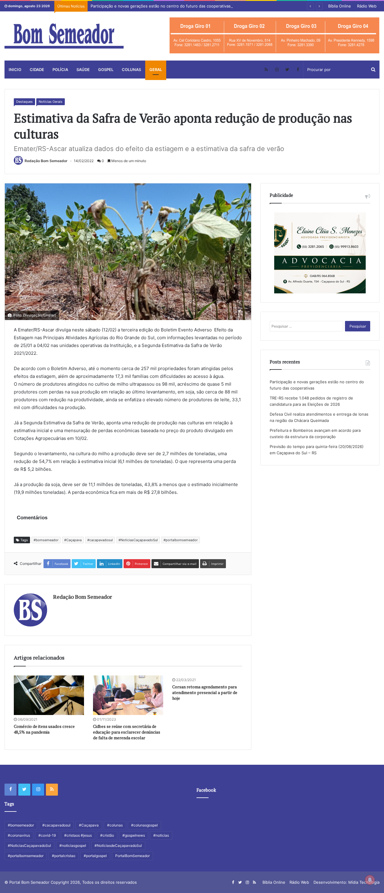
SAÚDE (83, 69)
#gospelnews (133, 835)
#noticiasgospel (72, 845)
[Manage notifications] (370, 880)
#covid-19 (47, 835)
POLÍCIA (60, 69)
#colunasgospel (144, 825)
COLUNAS (131, 69)
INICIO (15, 69)
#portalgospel (95, 855)
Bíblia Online (339, 6)
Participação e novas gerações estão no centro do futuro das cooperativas (161, 6)
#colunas (115, 825)
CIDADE (37, 69)
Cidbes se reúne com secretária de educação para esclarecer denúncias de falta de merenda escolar (126, 731)
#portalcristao (63, 855)
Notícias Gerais (50, 101)
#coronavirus (19, 835)
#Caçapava (73, 540)
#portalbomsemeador (181, 540)
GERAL (155, 69)
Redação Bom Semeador (46, 161)
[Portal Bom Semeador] (64, 36)
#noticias (161, 835)
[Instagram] (277, 70)
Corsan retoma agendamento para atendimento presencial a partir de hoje (204, 692)
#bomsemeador (46, 540)
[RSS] (266, 70)
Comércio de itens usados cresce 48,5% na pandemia (44, 729)
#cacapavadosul (100, 540)
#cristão (107, 835)
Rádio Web (366, 6)
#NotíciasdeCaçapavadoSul (118, 845)
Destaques (24, 101)
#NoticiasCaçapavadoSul (138, 540)
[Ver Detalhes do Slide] (275, 35)
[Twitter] (287, 70)
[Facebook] (297, 70)
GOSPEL (105, 69)
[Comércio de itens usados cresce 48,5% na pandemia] (49, 695)
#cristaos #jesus (78, 835)
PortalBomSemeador (132, 855)
